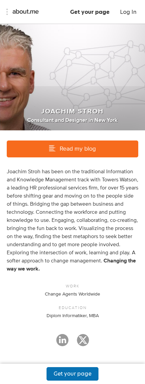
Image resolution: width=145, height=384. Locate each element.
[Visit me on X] (83, 343)
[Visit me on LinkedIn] (62, 343)
